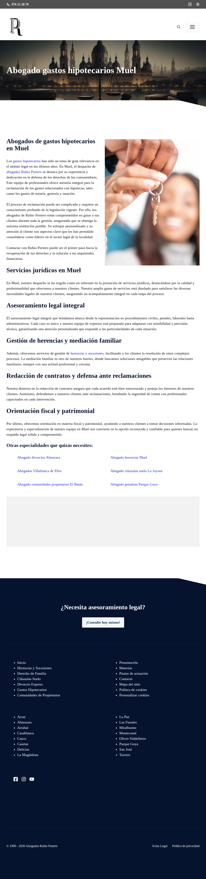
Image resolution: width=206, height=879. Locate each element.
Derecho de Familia (31, 673)
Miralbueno (127, 728)
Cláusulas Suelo (29, 679)
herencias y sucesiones (87, 353)
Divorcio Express (30, 684)
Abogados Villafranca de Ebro (39, 471)
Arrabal (22, 728)
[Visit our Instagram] (24, 779)
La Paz (124, 717)
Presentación (128, 663)
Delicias (23, 749)
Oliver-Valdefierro (132, 739)
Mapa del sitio (129, 684)
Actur (21, 717)
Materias (125, 668)
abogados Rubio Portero (24, 172)
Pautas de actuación (133, 673)
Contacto (125, 679)
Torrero (124, 755)
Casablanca (25, 733)
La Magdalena (27, 755)
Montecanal (127, 733)
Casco (21, 739)
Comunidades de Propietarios (38, 695)
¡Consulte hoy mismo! (103, 622)
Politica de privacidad (186, 846)
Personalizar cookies (134, 695)
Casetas (22, 744)
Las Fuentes (128, 722)
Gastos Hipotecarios (32, 690)
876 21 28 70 (20, 4)
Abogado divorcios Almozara (38, 457)
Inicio (21, 663)
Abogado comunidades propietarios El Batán (50, 484)
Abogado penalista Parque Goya (134, 484)
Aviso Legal (159, 846)
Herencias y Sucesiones (34, 668)
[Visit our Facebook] (15, 779)
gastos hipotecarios (27, 161)
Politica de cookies (133, 690)
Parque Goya (128, 744)
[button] (178, 27)
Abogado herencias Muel (128, 457)
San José (125, 749)
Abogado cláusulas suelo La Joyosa (136, 471)
